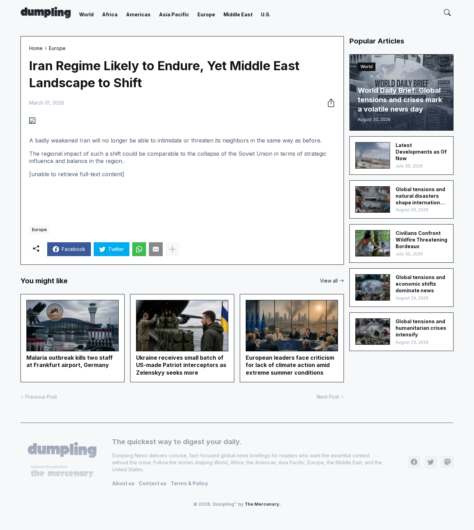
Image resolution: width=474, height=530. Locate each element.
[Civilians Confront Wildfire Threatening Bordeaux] (372, 243)
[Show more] (172, 249)
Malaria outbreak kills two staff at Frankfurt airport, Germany (69, 361)
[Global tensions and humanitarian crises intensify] (372, 331)
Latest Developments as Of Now (421, 151)
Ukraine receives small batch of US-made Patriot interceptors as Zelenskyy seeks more (181, 365)
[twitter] (430, 462)
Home (36, 48)
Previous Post (41, 397)
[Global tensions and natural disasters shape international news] (372, 199)
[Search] (447, 12)
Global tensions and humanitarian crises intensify (421, 327)
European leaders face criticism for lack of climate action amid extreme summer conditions (290, 365)
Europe (206, 14)
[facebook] (414, 462)
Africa (110, 14)
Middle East (238, 14)
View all (329, 281)
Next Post (328, 397)
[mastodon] (447, 462)
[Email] (156, 249)
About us (123, 483)
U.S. (266, 14)
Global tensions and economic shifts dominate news (420, 283)
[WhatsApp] (139, 249)
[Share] (329, 103)
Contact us (153, 483)
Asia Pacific (174, 14)
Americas (138, 14)
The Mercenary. (263, 504)
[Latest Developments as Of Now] (372, 155)
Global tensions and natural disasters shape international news (420, 196)
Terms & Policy (189, 483)
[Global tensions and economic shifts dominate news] (372, 287)
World (86, 14)
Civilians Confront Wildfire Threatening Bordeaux (421, 239)
